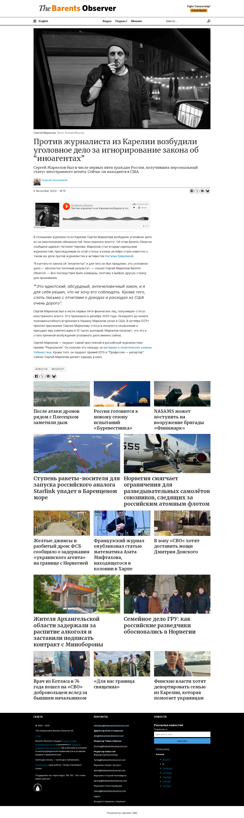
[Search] (208, 21)
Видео (107, 21)
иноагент (58, 369)
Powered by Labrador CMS (122, 813)
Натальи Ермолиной (119, 256)
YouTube (167, 786)
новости (41, 369)
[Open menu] (35, 21)
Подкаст (121, 21)
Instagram (167, 772)
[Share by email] (202, 191)
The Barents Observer (42, 231)
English (43, 21)
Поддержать (41, 765)
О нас (38, 736)
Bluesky (166, 759)
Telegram (167, 777)
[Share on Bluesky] (207, 191)
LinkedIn (167, 781)
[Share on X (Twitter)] (197, 191)
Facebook (167, 768)
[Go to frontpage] (78, 8)
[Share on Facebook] (191, 191)
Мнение (136, 21)
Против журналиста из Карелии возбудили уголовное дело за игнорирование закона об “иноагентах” (93, 231)
